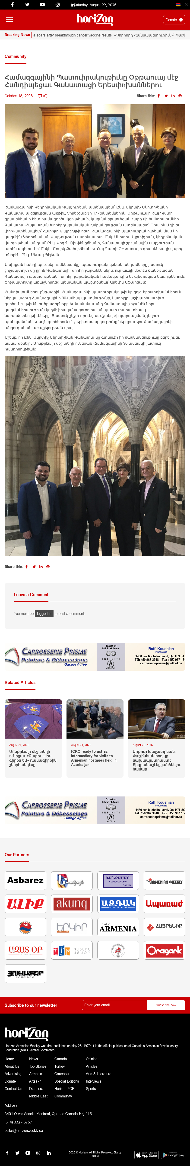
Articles (91, 1066)
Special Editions (66, 1081)
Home (9, 1059)
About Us (12, 1066)
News (33, 1059)
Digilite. (95, 1156)
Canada (60, 1059)
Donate (172, 19)
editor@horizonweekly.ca (24, 1130)
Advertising (13, 1073)
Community (63, 1096)
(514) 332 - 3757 (18, 1122)
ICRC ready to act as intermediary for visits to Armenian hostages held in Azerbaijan (94, 758)
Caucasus (62, 1073)
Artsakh (35, 1081)
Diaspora (36, 1088)
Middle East (38, 1096)
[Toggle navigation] (9, 19)
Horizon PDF (64, 1088)
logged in (44, 613)
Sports (91, 1088)
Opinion (91, 1059)
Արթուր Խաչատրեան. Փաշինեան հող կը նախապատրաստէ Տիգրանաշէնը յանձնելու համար (156, 760)
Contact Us (13, 1088)
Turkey (59, 1066)
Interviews (93, 1081)
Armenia (35, 1073)
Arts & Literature (98, 1073)
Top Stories (37, 1066)
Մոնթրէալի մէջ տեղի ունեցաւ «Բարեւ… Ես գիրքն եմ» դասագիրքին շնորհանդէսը (33, 758)
